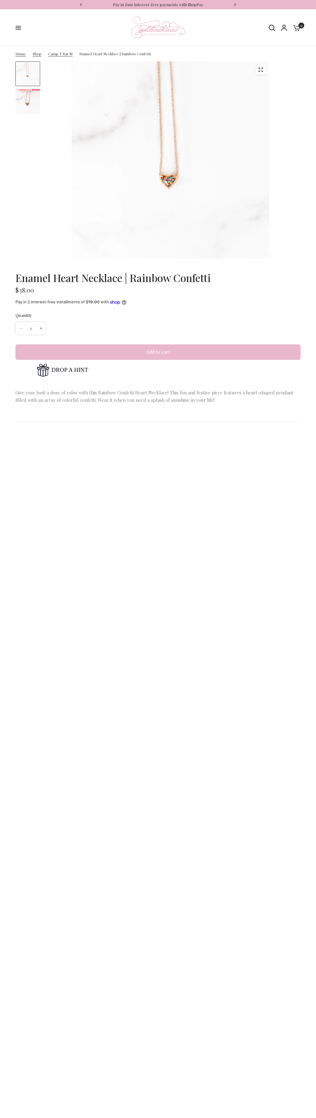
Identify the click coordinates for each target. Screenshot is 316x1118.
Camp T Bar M (60, 53)
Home (20, 53)
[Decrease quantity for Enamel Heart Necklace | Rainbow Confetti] (21, 328)
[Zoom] (260, 69)
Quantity (23, 315)
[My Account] (284, 27)
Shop (37, 53)
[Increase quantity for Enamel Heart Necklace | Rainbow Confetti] (41, 328)
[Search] (272, 27)
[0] (295, 27)
